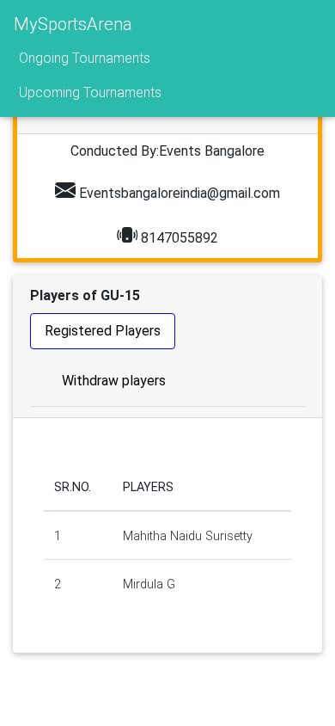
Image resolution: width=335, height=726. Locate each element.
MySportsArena (73, 24)
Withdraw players (114, 380)
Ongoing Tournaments (84, 58)
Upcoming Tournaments (90, 92)
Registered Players (103, 331)
